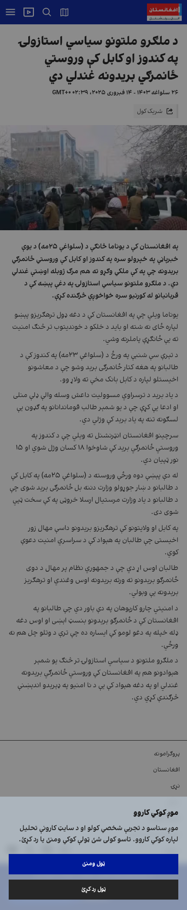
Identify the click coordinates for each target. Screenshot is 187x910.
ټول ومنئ (93, 863)
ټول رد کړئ (93, 889)
